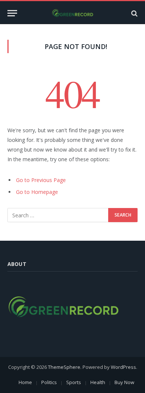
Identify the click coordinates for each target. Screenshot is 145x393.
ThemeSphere (64, 367)
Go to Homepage (37, 191)
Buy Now (124, 382)
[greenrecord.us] (73, 13)
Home (25, 382)
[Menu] (12, 13)
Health (97, 382)
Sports (73, 382)
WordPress (123, 367)
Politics (49, 382)
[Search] (134, 13)
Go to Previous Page (41, 179)
